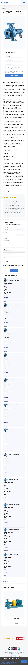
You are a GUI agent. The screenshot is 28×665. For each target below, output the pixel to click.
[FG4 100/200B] (6, 480)
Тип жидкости (6, 244)
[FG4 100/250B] (6, 330)
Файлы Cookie (14, 655)
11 (14, 581)
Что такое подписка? (6, 650)
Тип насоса (5, 238)
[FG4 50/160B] (6, 430)
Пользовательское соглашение (19, 650)
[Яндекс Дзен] (9, 649)
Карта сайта (11, 652)
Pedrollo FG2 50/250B (14, 454)
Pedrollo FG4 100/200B (14, 479)
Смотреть (6, 301)
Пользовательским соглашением (10, 267)
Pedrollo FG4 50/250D (14, 305)
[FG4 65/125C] (6, 280)
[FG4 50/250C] (6, 530)
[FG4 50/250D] (6, 305)
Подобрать (14, 270)
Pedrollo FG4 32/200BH (14, 504)
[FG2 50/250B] (6, 455)
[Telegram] (19, 649)
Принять (24, 661)
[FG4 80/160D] (6, 380)
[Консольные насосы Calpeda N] (14, 604)
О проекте (6, 652)
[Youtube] (16, 649)
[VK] (12, 649)
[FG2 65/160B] (6, 554)
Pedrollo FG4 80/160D (14, 380)
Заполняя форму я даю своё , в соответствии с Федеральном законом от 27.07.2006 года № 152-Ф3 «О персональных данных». (14, 70)
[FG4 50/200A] (6, 355)
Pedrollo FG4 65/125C (14, 280)
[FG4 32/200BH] (6, 505)
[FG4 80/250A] (6, 405)
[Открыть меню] (24, 2)
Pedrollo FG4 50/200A (14, 355)
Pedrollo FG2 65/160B (14, 554)
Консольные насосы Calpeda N (11, 618)
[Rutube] (14, 649)
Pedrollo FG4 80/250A (14, 404)
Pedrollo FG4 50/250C (14, 529)
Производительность (8, 227)
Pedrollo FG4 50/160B (14, 429)
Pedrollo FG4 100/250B (14, 330)
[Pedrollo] (6, 298)
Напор (4, 232)
